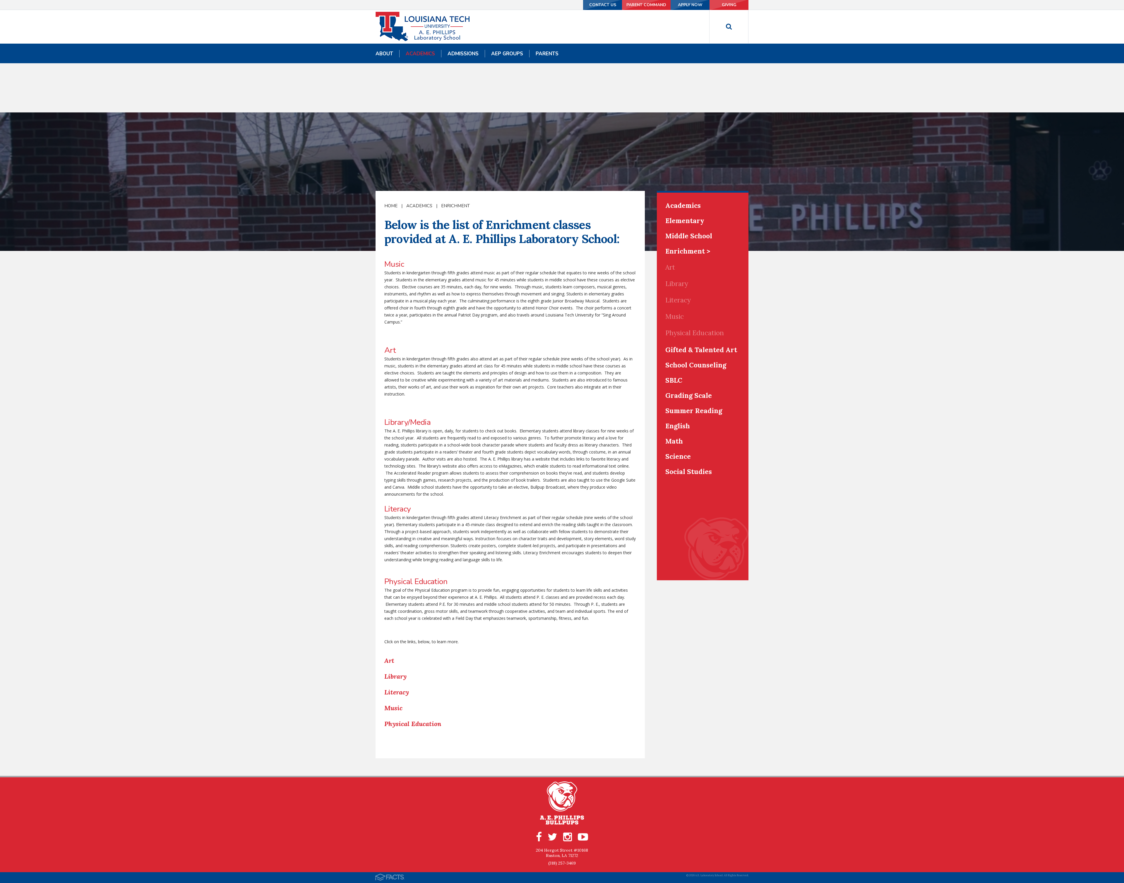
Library (395, 676)
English (677, 426)
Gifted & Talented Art (701, 349)
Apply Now (690, 5)
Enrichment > (687, 251)
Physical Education (412, 724)
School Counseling (695, 365)
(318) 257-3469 (562, 863)
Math (674, 441)
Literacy (396, 692)
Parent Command (646, 5)
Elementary (684, 220)
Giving (729, 5)
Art (389, 660)
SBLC (673, 380)
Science (678, 456)
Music (393, 708)
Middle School (688, 236)
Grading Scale (688, 395)
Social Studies (688, 471)
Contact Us (602, 5)
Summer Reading (693, 410)
